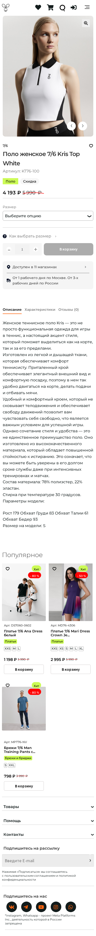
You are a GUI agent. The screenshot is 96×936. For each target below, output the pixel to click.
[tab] (12, 308)
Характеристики (40, 309)
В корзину (69, 249)
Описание (12, 309)
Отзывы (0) (68, 309)
